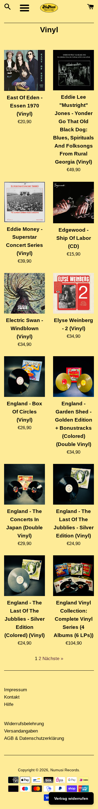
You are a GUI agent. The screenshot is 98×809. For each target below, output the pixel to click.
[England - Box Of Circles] (24, 376)
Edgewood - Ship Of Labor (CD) (73, 238)
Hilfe (8, 704)
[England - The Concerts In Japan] (24, 484)
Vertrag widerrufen (71, 798)
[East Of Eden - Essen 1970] (24, 70)
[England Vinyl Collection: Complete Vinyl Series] (73, 575)
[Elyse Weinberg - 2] (73, 293)
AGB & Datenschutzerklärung (34, 738)
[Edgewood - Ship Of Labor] (73, 202)
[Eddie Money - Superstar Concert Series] (24, 202)
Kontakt (12, 697)
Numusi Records (64, 770)
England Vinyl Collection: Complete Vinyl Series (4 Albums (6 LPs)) (73, 619)
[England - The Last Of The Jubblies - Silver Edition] (73, 484)
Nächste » (52, 658)
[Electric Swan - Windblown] (24, 293)
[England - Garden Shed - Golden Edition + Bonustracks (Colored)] (73, 376)
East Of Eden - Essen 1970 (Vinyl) (24, 106)
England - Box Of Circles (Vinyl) (24, 412)
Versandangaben (21, 731)
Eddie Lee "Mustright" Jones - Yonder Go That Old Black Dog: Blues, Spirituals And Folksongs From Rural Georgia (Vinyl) (73, 129)
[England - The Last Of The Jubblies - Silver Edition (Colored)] (24, 575)
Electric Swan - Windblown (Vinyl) (24, 328)
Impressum (15, 689)
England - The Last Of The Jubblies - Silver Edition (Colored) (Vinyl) (24, 619)
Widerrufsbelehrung (24, 723)
